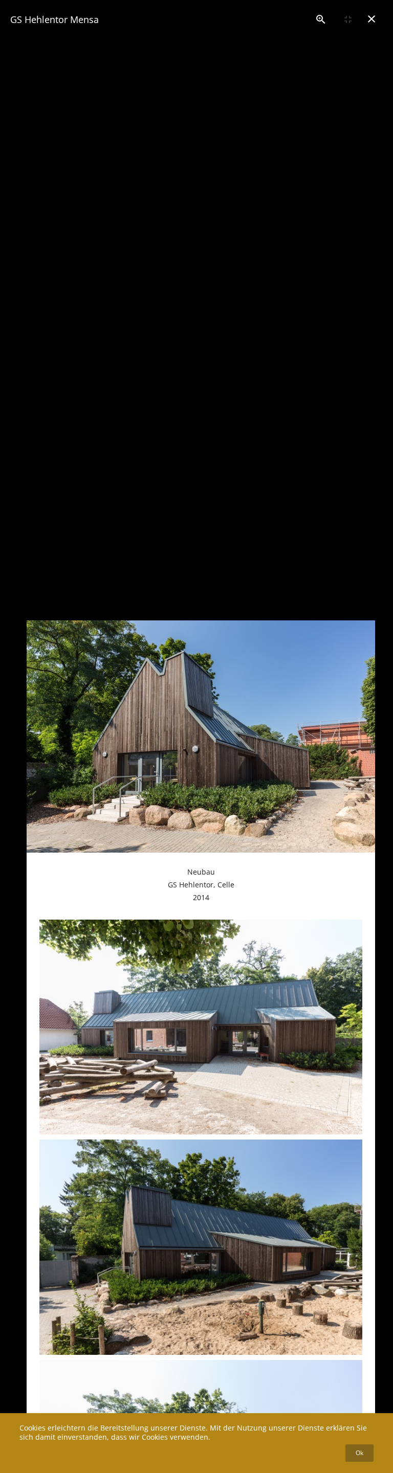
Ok (359, 1452)
